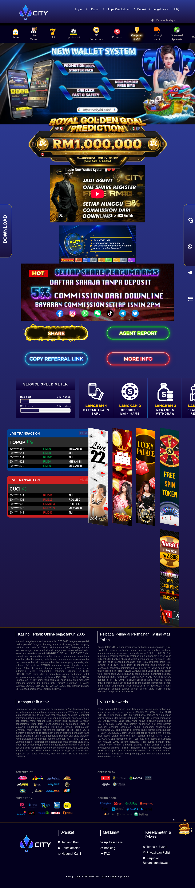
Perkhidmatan (71, 848)
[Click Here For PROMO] (184, 827)
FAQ (176, 9)
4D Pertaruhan (96, 37)
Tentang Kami (71, 842)
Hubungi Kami (157, 37)
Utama (15, 37)
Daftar (95, 9)
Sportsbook (73, 37)
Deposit (141, 9)
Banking (109, 848)
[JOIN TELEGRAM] (189, 273)
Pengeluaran (160, 9)
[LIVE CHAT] (189, 220)
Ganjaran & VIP (136, 37)
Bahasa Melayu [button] (166, 20)
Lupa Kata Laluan (118, 9)
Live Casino (34, 37)
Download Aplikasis (177, 37)
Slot (52, 37)
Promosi (117, 37)
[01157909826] (189, 246)
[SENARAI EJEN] (189, 299)
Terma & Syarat (156, 846)
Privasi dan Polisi (158, 852)
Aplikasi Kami (113, 842)
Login (78, 9)
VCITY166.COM (90, 876)
